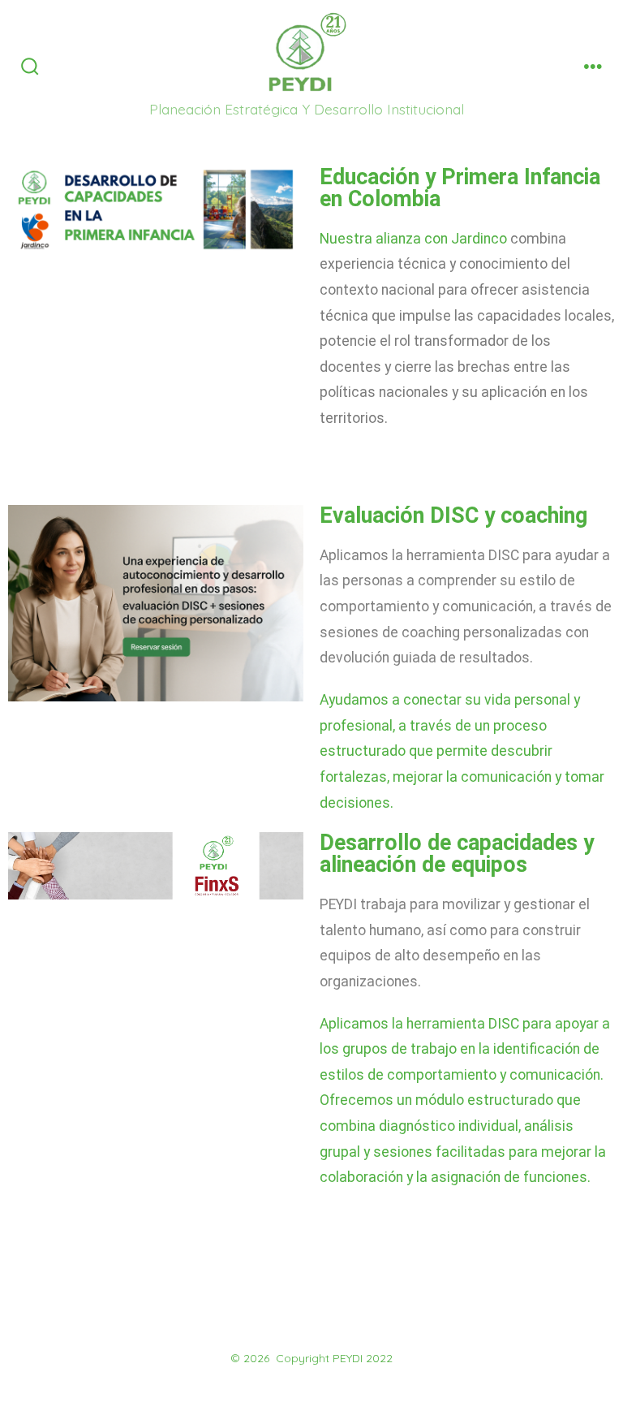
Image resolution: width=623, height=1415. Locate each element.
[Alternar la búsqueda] (30, 67)
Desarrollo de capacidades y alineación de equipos (457, 854)
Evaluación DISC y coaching (453, 515)
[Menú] (593, 67)
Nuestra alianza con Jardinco (413, 239)
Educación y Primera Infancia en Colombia (460, 188)
